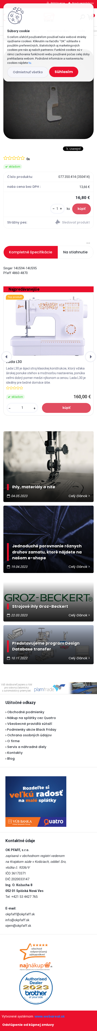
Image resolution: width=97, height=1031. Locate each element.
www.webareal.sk (50, 1016)
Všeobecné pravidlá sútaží (29, 723)
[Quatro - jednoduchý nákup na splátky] (35, 801)
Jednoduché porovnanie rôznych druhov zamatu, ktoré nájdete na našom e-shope (47, 552)
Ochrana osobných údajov (29, 735)
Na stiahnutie (75, 252)
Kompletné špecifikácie (30, 252)
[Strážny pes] (71, 222)
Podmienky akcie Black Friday (30, 729)
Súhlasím (64, 71)
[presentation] (6, 356)
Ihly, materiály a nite (33, 487)
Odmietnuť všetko (28, 72)
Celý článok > (79, 496)
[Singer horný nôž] (48, 94)
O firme (13, 741)
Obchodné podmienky (25, 712)
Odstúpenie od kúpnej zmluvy (28, 1024)
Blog (11, 758)
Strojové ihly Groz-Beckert (40, 606)
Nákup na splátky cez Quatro (31, 718)
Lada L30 (14, 362)
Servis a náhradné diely (26, 747)
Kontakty (15, 752)
